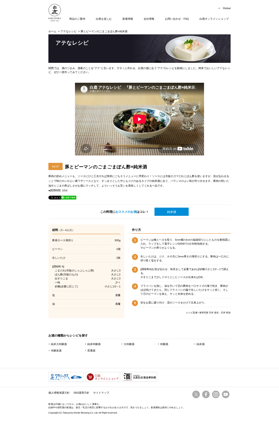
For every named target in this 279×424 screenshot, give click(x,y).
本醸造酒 (56, 350)
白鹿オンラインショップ (214, 18)
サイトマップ (101, 392)
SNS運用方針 (81, 392)
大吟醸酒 (129, 344)
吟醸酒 (164, 344)
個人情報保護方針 (59, 392)
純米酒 (171, 212)
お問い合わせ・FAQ (177, 18)
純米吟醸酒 (94, 344)
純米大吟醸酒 (59, 344)
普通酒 (91, 350)
